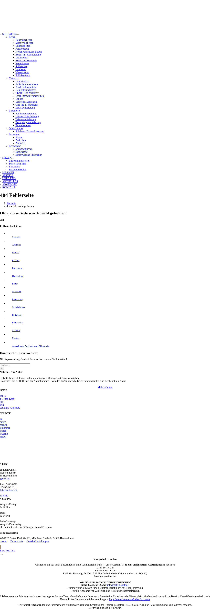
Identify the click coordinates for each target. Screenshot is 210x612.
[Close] (1, 554)
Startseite (16, 237)
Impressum (17, 268)
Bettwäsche (15, 146)
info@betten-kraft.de (118, 585)
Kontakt (16, 260)
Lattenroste (14, 110)
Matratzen (14, 78)
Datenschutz (17, 276)
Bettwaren (14, 134)
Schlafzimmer (16, 128)
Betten (12, 37)
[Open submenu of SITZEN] (12, 158)
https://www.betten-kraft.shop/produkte (129, 599)
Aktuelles (16, 245)
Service (15, 252)
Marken (15, 338)
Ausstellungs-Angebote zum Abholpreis (30, 346)
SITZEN (16, 330)
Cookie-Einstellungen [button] (37, 541)
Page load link (7, 550)
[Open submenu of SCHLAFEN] (17, 34)
